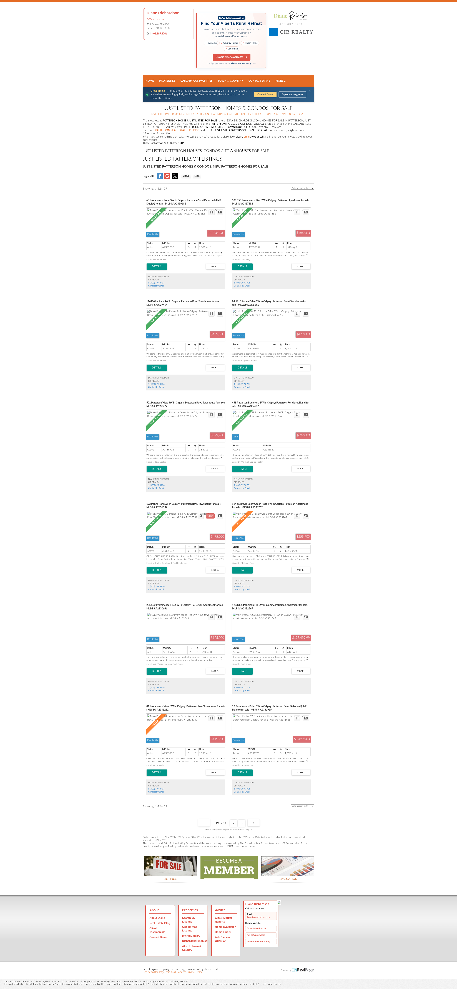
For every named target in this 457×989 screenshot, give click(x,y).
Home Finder (223, 931)
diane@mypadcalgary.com (258, 917)
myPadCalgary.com (256, 935)
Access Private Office (190, 972)
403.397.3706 (159, 34)
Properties (167, 80)
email (247, 136)
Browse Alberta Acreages (229, 57)
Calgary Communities (196, 80)
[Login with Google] (167, 178)
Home (149, 80)
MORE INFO (287, 871)
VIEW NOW (170, 871)
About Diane (157, 917)
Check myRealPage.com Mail (159, 972)
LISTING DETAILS (157, 266)
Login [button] (197, 176)
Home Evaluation (225, 926)
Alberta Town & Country (258, 942)
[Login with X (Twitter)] (175, 178)
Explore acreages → (292, 94)
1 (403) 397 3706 (156, 283)
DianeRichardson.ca (194, 940)
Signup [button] (186, 176)
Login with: (149, 176)
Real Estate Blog (159, 923)
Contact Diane (259, 80)
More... (280, 80)
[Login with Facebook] (160, 178)
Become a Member (229, 875)
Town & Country (230, 80)
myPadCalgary (191, 935)
